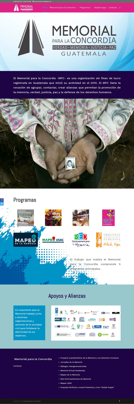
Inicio (44, 8)
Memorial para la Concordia (62, 8)
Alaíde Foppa (100, 8)
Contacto (113, 8)
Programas (85, 8)
